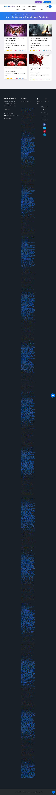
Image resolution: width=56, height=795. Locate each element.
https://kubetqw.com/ (31, 419)
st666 (30, 448)
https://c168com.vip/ (24, 499)
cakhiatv (22, 130)
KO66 (24, 672)
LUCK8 (22, 672)
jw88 (28, 583)
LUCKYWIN (22, 576)
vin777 (34, 590)
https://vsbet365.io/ (24, 452)
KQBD (34, 530)
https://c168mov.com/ (24, 289)
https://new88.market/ (24, 190)
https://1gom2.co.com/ (24, 268)
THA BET (32, 560)
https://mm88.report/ (24, 363)
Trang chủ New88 (25, 581)
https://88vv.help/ (26, 500)
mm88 (22, 623)
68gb (28, 292)
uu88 (30, 188)
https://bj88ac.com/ (24, 378)
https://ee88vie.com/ (24, 112)
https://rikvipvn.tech (31, 599)
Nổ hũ (31, 197)
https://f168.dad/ (31, 289)
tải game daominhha (26, 157)
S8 (29, 312)
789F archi (30, 555)
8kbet (33, 143)
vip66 (30, 118)
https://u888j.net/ (28, 285)
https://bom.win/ (23, 198)
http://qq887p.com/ (26, 534)
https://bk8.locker (23, 561)
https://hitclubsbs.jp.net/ (25, 168)
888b (22, 459)
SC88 (34, 255)
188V (33, 536)
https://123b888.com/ (24, 314)
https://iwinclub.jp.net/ (24, 240)
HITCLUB (24, 302)
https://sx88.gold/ (24, 319)
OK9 (34, 204)
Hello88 (33, 428)
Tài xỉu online (25, 464)
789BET (22, 208)
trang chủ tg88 (28, 392)
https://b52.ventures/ (24, 398)
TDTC (34, 680)
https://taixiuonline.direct (25, 422)
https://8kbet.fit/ (23, 529)
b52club (22, 181)
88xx (34, 292)
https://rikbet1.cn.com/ (24, 272)
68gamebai (25, 353)
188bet (27, 612)
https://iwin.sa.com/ (30, 150)
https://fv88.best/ (24, 551)
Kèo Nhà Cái (26, 364)
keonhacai (25, 322)
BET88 (33, 418)
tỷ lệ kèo (33, 629)
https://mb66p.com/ (24, 119)
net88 (23, 199)
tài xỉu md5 (28, 614)
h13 (27, 568)
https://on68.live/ (23, 456)
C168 (24, 202)
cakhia (32, 276)
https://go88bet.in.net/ (27, 389)
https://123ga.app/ (26, 459)
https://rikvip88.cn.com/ (24, 474)
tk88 (28, 216)
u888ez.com (25, 365)
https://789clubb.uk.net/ (25, 239)
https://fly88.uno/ (29, 164)
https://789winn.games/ (30, 532)
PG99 (24, 159)
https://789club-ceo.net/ (25, 262)
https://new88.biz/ (24, 172)
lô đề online (29, 310)
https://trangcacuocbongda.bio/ (26, 258)
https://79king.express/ (24, 131)
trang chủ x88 (23, 392)
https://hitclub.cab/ (31, 260)
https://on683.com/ (24, 657)
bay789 (22, 620)
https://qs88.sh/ (32, 521)
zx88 (29, 547)
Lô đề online (23, 234)
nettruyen (22, 108)
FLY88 (32, 163)
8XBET (29, 337)
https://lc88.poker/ (24, 585)
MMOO (29, 352)
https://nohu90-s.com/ (24, 481)
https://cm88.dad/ (24, 150)
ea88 (24, 583)
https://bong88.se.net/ (25, 250)
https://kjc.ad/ (31, 468)
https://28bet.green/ (28, 457)
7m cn (31, 589)
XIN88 (31, 463)
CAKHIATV (22, 430)
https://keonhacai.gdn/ (24, 155)
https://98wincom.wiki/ (25, 627)
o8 (23, 218)
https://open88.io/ (30, 523)
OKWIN (24, 624)
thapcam (27, 394)
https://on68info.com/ (24, 442)
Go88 (24, 134)
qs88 (27, 312)
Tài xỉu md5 (29, 520)
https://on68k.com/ (24, 653)
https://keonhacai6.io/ (26, 632)
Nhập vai (17, 45)
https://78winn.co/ (24, 575)
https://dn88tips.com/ (29, 504)
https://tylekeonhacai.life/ (25, 171)
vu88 (29, 410)
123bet (22, 400)
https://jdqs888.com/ (26, 640)
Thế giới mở (47, 45)
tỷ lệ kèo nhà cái (23, 273)
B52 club (31, 147)
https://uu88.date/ (30, 445)
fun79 (22, 568)
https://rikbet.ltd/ (23, 140)
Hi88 (26, 618)
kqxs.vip (31, 356)
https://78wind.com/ (29, 215)
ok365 (28, 537)
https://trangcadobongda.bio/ (26, 214)
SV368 (29, 639)
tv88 (28, 444)
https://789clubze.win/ (24, 183)
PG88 (28, 172)
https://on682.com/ (24, 426)
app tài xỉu (22, 252)
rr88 (33, 337)
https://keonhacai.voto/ (24, 169)
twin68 (30, 351)
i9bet (33, 181)
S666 (22, 397)
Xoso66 (22, 152)
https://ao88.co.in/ (24, 683)
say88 (33, 367)
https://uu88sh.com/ (26, 484)
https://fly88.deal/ (24, 257)
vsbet (28, 252)
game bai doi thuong (24, 560)
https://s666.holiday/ (24, 411)
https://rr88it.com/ (24, 182)
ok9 (30, 135)
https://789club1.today (29, 348)
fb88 (25, 252)
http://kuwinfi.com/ (26, 467)
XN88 (27, 480)
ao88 (33, 311)
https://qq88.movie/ (31, 618)
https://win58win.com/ (26, 553)
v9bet (32, 117)
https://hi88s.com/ (27, 163)
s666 (32, 412)
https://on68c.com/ (29, 421)
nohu (22, 326)
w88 (24, 326)
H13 (25, 472)
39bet (27, 423)
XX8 (21, 413)
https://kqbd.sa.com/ (24, 609)
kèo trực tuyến (31, 315)
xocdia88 (22, 377)
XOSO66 (28, 429)
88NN (29, 454)
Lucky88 (32, 485)
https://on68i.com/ (24, 418)
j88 (31, 366)
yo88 (28, 233)
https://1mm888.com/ (26, 603)
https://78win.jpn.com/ (24, 508)
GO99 (28, 311)
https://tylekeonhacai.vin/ (28, 246)
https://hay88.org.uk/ (24, 433)
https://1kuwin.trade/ (31, 426)
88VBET (24, 547)
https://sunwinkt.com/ (26, 662)
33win (29, 293)
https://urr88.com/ (26, 669)
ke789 (29, 295)
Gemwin (30, 262)
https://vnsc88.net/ (24, 286)
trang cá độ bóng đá (29, 642)
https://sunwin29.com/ (24, 396)
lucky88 (22, 401)
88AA (29, 450)
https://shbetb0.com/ (26, 212)
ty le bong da (33, 298)
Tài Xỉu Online (30, 661)
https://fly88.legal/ (26, 304)
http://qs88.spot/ (26, 497)
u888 (24, 284)
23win (33, 172)
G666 (29, 446)
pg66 (27, 458)
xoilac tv (22, 110)
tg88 (31, 286)
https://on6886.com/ (24, 652)
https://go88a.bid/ (32, 379)
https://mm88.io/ (23, 137)
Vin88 (28, 373)
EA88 (31, 364)
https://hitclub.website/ (28, 139)
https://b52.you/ (30, 261)
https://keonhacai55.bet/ (31, 115)
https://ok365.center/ (24, 132)
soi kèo (30, 130)
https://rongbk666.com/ (24, 138)
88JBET (33, 512)
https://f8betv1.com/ (24, 557)
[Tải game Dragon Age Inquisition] (40, 30)
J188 (31, 355)
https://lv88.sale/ (30, 682)
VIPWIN (31, 484)
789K (26, 525)
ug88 (34, 396)
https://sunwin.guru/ (28, 259)
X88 (21, 464)
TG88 (29, 503)
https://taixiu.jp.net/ (31, 242)
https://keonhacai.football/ (25, 114)
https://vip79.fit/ (30, 133)
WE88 (32, 349)
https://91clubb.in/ (24, 343)
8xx (33, 136)
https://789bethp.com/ (24, 287)
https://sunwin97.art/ (31, 142)
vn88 (27, 346)
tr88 (27, 399)
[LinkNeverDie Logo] (9, 6)
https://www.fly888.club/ (25, 193)
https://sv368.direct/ (24, 111)
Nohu (31, 681)
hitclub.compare (30, 399)
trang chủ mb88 (25, 391)
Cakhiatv (22, 507)
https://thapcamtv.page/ (25, 606)
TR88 (31, 469)
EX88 (34, 511)
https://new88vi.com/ (24, 641)
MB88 (33, 634)
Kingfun (22, 364)
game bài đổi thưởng (31, 180)
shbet (31, 301)
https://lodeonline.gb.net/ (25, 197)
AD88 (23, 413)
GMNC (32, 199)
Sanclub (24, 201)
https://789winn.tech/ (24, 505)
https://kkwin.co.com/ (31, 368)
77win (29, 255)
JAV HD (26, 681)
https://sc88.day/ (29, 265)
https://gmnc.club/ (27, 323)
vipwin (25, 399)
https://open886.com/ (31, 161)
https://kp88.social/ (24, 325)
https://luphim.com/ (24, 184)
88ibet (33, 669)
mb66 (31, 566)
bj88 (21, 218)
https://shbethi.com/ (24, 211)
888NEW (30, 305)
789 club (31, 371)
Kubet (22, 354)
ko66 (28, 432)
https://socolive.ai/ (24, 445)
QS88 (22, 254)
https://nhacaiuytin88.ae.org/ (25, 424)
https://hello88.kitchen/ (24, 267)
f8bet (32, 207)
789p (33, 462)
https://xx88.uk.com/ (29, 402)
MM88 (26, 128)
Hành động (7, 45)
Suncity (24, 563)
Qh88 (34, 343)
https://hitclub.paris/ (31, 624)
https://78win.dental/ (24, 573)
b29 (23, 236)
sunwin (29, 111)
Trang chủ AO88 (28, 576)
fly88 (27, 674)
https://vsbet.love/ (31, 641)
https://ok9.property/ (27, 218)
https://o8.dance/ (24, 510)
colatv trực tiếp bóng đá (27, 276)
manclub (29, 199)
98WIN (22, 457)
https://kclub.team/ (24, 143)
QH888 (22, 443)
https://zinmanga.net (28, 108)
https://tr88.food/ (24, 473)
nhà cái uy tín (33, 112)
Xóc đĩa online (26, 351)
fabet (32, 252)
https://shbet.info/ (28, 254)
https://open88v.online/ (24, 317)
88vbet (30, 494)
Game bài (32, 214)
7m (29, 134)
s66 (26, 429)
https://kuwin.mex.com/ (31, 516)
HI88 (27, 562)
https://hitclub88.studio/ (25, 374)
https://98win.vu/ (23, 447)
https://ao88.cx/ (23, 408)
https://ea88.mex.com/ (24, 359)
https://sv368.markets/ (24, 460)
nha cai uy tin (23, 145)
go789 (33, 588)
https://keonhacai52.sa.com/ (25, 610)
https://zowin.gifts (29, 659)
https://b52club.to (24, 292)
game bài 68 (29, 588)
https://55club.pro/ (24, 352)
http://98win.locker (24, 587)
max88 (22, 148)
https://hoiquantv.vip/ (26, 222)
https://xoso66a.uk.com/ (25, 493)
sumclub (30, 300)
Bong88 (22, 185)
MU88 (24, 215)
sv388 (30, 110)
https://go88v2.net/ (24, 428)
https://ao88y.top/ (29, 578)
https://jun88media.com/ (25, 476)
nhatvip (22, 399)
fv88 (27, 547)
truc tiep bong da (23, 109)
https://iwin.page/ (24, 261)
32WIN (25, 495)
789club (29, 191)
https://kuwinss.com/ (24, 503)
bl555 (25, 315)
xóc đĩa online (30, 470)
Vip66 (32, 118)
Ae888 (32, 376)
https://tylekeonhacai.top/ (29, 238)
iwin (32, 146)
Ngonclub (28, 198)
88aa (31, 534)
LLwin (28, 360)
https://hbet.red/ (23, 360)
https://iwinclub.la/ (30, 109)
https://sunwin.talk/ (26, 158)
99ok (30, 329)
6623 (27, 598)
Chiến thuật (22, 45)
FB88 (30, 663)
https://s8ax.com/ (26, 566)
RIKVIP (22, 149)
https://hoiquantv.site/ (24, 223)
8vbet (29, 631)
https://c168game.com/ (24, 680)
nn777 (22, 164)
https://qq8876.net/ (29, 302)
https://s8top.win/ (24, 533)
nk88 (21, 356)
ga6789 (22, 449)
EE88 (29, 220)
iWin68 (22, 389)
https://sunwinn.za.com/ (25, 195)
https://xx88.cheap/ (31, 602)
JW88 (29, 472)
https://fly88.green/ (24, 220)
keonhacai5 (27, 608)
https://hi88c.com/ (24, 637)
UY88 (22, 353)
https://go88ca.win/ (24, 574)
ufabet (33, 108)
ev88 (26, 233)
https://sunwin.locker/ (30, 127)
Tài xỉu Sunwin (23, 659)
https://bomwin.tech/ (24, 141)
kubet (27, 110)
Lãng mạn (7, 47)
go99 (30, 292)
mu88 (26, 294)
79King (26, 202)
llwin (29, 455)
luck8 (25, 295)
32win (22, 677)
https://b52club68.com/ (24, 271)
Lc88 (32, 308)
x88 (21, 233)
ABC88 (22, 429)
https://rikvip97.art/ (24, 142)
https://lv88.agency (24, 671)
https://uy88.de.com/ (28, 326)
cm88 (25, 200)
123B (25, 448)
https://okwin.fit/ (23, 619)
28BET (22, 470)
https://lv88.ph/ (26, 517)
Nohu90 (22, 200)
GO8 (31, 526)
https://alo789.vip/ (32, 580)
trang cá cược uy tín (28, 251)
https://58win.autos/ (24, 337)
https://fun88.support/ (24, 621)
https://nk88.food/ (32, 493)
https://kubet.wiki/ (24, 656)
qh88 (30, 319)
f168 (31, 198)
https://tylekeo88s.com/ (27, 415)
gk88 (26, 310)
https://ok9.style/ (23, 461)
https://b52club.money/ (25, 187)
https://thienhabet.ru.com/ (25, 192)
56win (26, 615)
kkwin (22, 468)
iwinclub (29, 156)
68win (32, 337)
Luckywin (22, 312)
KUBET (31, 571)
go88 (29, 116)
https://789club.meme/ (24, 477)
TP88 (21, 514)
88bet (30, 327)
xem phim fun (26, 185)
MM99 (24, 451)
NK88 (22, 293)
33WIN (22, 301)
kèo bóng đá (31, 550)
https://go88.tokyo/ (24, 151)
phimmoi (22, 518)
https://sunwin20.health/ (25, 482)
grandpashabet (25, 404)
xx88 (31, 143)
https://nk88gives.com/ (24, 580)
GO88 (31, 165)
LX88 (30, 636)
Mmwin (32, 389)
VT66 (33, 472)
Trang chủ (6, 14)
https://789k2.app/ (24, 565)
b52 (28, 182)
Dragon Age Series (26, 14)
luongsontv (23, 129)
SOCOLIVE (26, 430)
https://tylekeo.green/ (27, 206)
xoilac (26, 127)
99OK (22, 554)
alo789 (32, 416)
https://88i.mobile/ (24, 405)
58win (28, 236)
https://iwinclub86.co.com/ (25, 245)
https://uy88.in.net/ (31, 358)
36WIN (33, 431)
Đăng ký (38, 2)
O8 (22, 305)
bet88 (34, 138)
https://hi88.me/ (28, 219)
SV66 (26, 672)
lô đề (33, 251)
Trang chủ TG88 (27, 572)
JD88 (31, 472)
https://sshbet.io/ (32, 210)
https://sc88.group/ (27, 165)
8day (24, 266)
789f (22, 369)
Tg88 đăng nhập (30, 343)
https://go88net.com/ (24, 270)
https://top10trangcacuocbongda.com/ (27, 209)
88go (23, 622)
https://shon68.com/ (26, 611)
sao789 (22, 471)
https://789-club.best (24, 390)
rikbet (27, 320)
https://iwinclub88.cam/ (24, 465)
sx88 (30, 583)
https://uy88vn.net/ (30, 619)
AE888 (31, 669)
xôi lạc (29, 117)
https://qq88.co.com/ (24, 651)
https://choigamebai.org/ (25, 135)
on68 (30, 393)
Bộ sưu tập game (15, 14)
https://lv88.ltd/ (23, 318)
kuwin (25, 305)
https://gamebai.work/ (24, 204)
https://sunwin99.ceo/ (28, 166)
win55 (31, 427)
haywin (22, 395)
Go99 (28, 342)
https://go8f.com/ (24, 636)
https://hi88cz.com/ (24, 630)
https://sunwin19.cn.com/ (25, 154)
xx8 (31, 495)
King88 (31, 522)
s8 (31, 514)
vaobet (22, 165)
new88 (24, 421)
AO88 (24, 259)
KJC (31, 136)
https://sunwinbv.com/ (24, 617)
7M (32, 538)
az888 (32, 396)
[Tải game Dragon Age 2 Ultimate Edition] (15, 59)
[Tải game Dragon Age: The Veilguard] (15, 30)
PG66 (27, 362)
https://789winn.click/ (24, 501)
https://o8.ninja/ (32, 216)
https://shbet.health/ (24, 329)
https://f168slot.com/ (24, 161)
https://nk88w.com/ (28, 466)
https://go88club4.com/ (30, 200)
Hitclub (22, 159)
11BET (32, 631)
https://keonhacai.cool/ (25, 217)
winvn (30, 376)
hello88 (31, 458)
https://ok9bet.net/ (27, 655)
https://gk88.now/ (27, 628)
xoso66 (25, 115)
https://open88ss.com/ (24, 601)
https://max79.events (24, 599)
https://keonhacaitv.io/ (24, 361)
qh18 (21, 462)
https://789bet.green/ (24, 631)
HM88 (31, 352)
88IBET (30, 309)
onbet (22, 414)
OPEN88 (22, 163)
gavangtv (33, 129)
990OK (31, 601)
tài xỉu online (26, 180)
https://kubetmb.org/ (24, 475)
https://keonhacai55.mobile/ (28, 263)
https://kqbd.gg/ (29, 447)
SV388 (29, 558)
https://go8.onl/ (23, 407)
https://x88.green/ (27, 301)
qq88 (33, 415)
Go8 (24, 554)
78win (29, 112)
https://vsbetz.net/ (29, 451)
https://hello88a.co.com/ (29, 344)
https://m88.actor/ (24, 370)
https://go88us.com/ (24, 661)
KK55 (30, 464)
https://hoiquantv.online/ (25, 224)
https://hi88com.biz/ (28, 367)
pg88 (34, 574)
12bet (29, 621)
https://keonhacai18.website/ (25, 221)
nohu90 (33, 245)
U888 (29, 288)
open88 (27, 160)
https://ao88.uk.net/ (29, 401)
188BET (22, 266)
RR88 (26, 129)
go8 (28, 294)
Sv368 (32, 162)
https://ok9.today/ (26, 559)
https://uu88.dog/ (24, 483)
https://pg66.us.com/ (29, 159)
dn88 (32, 350)
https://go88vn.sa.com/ (24, 210)
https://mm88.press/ (31, 151)
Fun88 (25, 110)
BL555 (32, 324)
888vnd (22, 548)
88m (30, 535)
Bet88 (34, 163)
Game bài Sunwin (32, 622)
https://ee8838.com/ (26, 313)
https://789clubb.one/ (24, 156)
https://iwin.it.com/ (24, 381)
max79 (27, 569)
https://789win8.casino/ (24, 303)
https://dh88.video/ (29, 318)
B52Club (22, 246)
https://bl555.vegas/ (26, 607)
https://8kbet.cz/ (23, 528)
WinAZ (30, 495)
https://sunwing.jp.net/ (24, 349)
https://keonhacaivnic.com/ (25, 321)
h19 (32, 164)
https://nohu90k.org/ (30, 565)
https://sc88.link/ (23, 362)
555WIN (22, 546)
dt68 (33, 165)
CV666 (32, 577)
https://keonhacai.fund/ (25, 118)
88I (27, 273)
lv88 (21, 520)
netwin (22, 578)
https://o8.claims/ (30, 510)
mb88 (33, 293)
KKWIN (22, 495)
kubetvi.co (26, 347)
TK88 (25, 401)
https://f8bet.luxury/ (24, 600)
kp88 (29, 552)
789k (27, 316)
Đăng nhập (47, 2)
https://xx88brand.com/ (27, 152)
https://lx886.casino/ (24, 498)
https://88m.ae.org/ (30, 405)
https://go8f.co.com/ (24, 552)
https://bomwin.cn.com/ (25, 269)
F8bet (24, 237)
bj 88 (29, 355)
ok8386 (30, 361)
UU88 (34, 309)
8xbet (30, 349)
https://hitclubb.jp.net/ (24, 241)
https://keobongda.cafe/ (25, 188)
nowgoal (27, 134)
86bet (24, 675)
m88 (28, 427)
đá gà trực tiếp (30, 411)
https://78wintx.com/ (28, 234)
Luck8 (24, 324)
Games (29, 6)
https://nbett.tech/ (30, 579)
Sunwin (33, 233)
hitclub (24, 116)
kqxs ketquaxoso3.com (30, 113)
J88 (34, 327)
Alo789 (26, 117)
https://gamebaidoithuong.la (25, 298)
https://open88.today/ (24, 162)
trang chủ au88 (31, 391)
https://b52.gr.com (24, 589)
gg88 (24, 455)
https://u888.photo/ (28, 284)
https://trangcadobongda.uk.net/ (26, 291)
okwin (25, 504)
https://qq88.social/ (31, 562)
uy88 (21, 276)
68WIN (33, 364)
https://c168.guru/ (24, 666)
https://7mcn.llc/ (31, 217)
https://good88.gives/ (26, 366)
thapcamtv (22, 127)
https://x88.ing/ (25, 309)
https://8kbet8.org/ (24, 213)
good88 (24, 485)
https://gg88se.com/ (24, 403)
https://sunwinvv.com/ (24, 355)
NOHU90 (33, 300)
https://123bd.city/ (30, 650)
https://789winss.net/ (30, 575)
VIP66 (30, 317)
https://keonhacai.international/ (26, 275)
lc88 (31, 456)
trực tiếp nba (26, 130)
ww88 (32, 314)
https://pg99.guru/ (30, 585)
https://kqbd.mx (26, 667)
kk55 (29, 456)
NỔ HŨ (22, 235)
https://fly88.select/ (24, 216)
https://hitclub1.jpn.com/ (25, 380)
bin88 (32, 156)
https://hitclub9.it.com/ (24, 350)
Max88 (30, 187)
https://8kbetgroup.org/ (31, 528)
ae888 (30, 185)
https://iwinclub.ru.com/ (30, 148)
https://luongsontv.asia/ (25, 605)
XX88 (21, 128)
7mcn (31, 145)
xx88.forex (22, 472)
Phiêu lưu (13, 45)
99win (34, 668)
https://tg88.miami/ (24, 513)
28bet (24, 368)
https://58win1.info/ (24, 444)
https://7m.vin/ (23, 346)
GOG (31, 77)
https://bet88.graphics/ (30, 201)
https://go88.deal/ (24, 167)
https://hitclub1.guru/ (26, 397)
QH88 (29, 502)
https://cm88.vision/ (24, 189)
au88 (32, 292)
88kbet (34, 503)
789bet (22, 423)
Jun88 (22, 160)
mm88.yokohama (31, 475)
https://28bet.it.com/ (24, 515)
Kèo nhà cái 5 (25, 146)
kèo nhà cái (31, 138)
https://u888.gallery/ (24, 357)
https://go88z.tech (27, 665)
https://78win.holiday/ (24, 511)
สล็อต (29, 183)
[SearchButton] (50, 6)
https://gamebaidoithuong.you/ (26, 207)
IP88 (23, 615)
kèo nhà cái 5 (28, 417)
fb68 (21, 622)
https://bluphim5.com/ (31, 128)
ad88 (34, 495)
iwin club (32, 221)
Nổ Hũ (28, 529)
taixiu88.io (33, 321)
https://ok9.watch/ (29, 256)
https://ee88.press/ (24, 586)
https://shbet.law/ (31, 211)
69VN (24, 537)
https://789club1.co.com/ (25, 244)
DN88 (30, 336)
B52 (31, 170)
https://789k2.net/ (29, 471)
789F (33, 571)
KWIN (25, 471)
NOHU (22, 522)
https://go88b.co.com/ (24, 243)
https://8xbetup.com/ (24, 604)
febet (31, 530)
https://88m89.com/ (24, 571)
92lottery (25, 588)
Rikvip (26, 147)
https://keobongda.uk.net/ (25, 521)
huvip (22, 466)
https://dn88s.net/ (31, 406)
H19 (26, 472)
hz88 (23, 393)
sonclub (29, 569)
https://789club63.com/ (31, 381)
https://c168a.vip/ (30, 615)
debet (31, 657)
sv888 (33, 466)
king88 (24, 479)
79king (29, 205)
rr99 (28, 622)
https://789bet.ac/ (31, 515)
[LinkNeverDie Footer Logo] (10, 98)
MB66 (30, 129)
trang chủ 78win (23, 616)
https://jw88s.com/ (26, 463)
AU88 (33, 390)
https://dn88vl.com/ (29, 564)
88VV (29, 346)
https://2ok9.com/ (24, 203)
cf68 (27, 425)
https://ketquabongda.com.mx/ (26, 308)
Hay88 (27, 305)
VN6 (28, 513)
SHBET (29, 143)
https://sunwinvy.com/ (24, 550)
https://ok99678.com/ (24, 255)
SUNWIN (32, 299)
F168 (26, 205)
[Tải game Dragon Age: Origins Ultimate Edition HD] (40, 59)
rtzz (29, 526)
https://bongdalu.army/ (24, 248)
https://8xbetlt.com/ (32, 272)
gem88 (29, 170)
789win (27, 149)
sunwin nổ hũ (23, 394)
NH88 (31, 558)
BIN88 (22, 134)
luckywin (30, 362)
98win (30, 303)
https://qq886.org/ (24, 638)
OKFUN (30, 512)
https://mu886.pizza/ (24, 420)
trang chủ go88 (30, 400)
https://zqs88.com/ (29, 509)
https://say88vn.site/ (27, 395)
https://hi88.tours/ (28, 431)
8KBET (29, 347)
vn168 (22, 340)
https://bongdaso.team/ (25, 247)
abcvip (29, 530)
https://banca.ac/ (32, 203)
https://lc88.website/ (31, 403)
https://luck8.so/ (28, 324)
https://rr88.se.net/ (24, 144)
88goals (29, 146)
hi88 (24, 568)
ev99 (28, 319)
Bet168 (31, 172)
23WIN (32, 351)
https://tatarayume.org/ (25, 478)
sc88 (28, 203)
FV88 (29, 372)
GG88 (22, 157)
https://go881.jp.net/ (24, 196)
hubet (29, 339)
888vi (34, 547)
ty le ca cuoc (28, 145)
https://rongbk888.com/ (31, 137)
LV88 (29, 479)
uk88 (30, 252)
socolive (32, 116)
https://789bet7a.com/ (24, 376)
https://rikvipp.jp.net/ (24, 242)
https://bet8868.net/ (24, 555)
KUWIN (22, 516)
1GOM (24, 147)
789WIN (30, 529)
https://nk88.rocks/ (26, 629)
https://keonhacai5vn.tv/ (25, 658)
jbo (21, 632)
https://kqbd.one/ (32, 249)
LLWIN (29, 202)
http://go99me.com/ (27, 443)
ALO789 (25, 208)
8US (29, 680)
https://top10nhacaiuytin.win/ (25, 136)
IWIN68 (33, 275)
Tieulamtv (30, 408)
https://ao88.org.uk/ (24, 625)
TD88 (31, 680)
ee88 (31, 339)
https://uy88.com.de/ (24, 358)
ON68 (29, 363)
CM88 (32, 185)
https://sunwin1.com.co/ (24, 379)
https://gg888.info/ (29, 531)
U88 (31, 442)
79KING (29, 184)
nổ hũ (31, 158)
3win (32, 551)
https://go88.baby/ (24, 260)
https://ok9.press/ (30, 264)
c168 (33, 234)
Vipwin (32, 372)
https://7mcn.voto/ (31, 253)
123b (32, 294)
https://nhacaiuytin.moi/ (25, 249)
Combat (7, 75)
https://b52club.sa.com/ (25, 153)
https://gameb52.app (24, 345)
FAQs (46, 6)
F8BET (32, 414)
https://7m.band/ (32, 247)
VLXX (24, 681)
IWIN (31, 114)
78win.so (33, 218)
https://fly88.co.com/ (24, 288)
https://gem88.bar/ (24, 133)
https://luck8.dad (23, 336)
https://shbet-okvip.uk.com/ (25, 441)
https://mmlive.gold (24, 296)
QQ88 (22, 534)
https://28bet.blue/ (32, 190)
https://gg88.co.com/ (24, 170)
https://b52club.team (28, 237)
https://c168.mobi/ (31, 567)
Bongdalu (30, 250)
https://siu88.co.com (24, 454)
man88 (24, 567)
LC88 (22, 310)
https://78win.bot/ (24, 191)
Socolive (24, 458)
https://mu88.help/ (24, 194)
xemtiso (26, 470)
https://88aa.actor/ (24, 186)
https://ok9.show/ (26, 341)
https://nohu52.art (24, 371)
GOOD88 (33, 568)
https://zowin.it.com (26, 354)
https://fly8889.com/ (31, 232)
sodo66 (27, 377)
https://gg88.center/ (24, 232)
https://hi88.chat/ (24, 264)
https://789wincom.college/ (25, 634)
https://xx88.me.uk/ (31, 132)
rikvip (21, 116)
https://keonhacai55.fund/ (25, 306)
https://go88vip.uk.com (24, 570)
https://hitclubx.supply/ (24, 297)
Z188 (21, 259)
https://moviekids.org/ (24, 299)
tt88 (30, 293)
